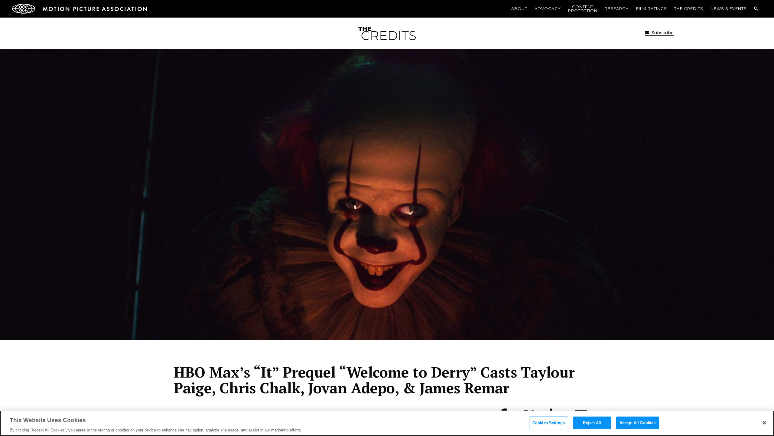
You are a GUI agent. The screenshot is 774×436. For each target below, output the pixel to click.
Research (617, 8)
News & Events (729, 8)
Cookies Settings (548, 422)
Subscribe (662, 32)
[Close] (764, 422)
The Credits (688, 8)
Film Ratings (651, 8)
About (519, 8)
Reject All (592, 422)
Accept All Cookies (637, 422)
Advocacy (548, 8)
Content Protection (582, 8)
